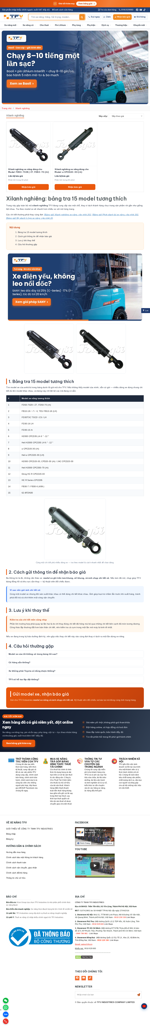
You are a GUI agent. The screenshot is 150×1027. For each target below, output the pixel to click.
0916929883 (126, 10)
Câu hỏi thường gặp (27, 244)
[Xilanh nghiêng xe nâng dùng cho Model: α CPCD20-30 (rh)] (75, 144)
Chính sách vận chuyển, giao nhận (21, 868)
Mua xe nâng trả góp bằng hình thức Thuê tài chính (60, 763)
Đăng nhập (11, 834)
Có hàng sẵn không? (19, 662)
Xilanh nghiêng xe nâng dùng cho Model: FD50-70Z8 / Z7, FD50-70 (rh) (28, 170)
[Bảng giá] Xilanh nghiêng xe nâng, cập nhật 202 (67, 214)
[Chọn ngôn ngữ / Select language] (144, 1006)
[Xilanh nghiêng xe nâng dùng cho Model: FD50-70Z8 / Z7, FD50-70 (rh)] (28, 144)
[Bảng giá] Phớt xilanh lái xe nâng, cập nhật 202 (115, 214)
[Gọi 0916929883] (5, 1021)
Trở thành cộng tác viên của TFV (27, 760)
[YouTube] (141, 10)
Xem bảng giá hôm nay (18, 743)
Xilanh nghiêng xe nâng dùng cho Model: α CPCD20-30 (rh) (72, 170)
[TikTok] (144, 10)
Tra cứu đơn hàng (108, 10)
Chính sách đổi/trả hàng (16, 873)
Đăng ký (9, 839)
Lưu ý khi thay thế (26, 240)
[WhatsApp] (5, 1007)
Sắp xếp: (103, 116)
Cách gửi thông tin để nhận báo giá (35, 236)
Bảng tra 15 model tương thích (32, 232)
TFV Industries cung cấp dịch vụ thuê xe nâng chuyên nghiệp (41, 913)
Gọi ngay (95, 17)
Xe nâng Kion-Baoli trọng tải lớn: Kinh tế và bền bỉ (52, 909)
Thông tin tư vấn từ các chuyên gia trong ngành (94, 763)
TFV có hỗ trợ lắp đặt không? (24, 679)
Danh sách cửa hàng (63, 10)
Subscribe (139, 994)
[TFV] (14, 17)
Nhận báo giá (123, 17)
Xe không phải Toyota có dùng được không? (32, 671)
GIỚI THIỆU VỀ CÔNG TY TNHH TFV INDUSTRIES (29, 829)
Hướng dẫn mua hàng (15, 852)
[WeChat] (5, 1000)
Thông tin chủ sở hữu (15, 878)
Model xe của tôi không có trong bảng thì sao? (33, 654)
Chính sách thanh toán (16, 862)
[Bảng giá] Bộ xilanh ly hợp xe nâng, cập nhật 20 (29, 218)
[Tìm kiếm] (82, 17)
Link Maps (130, 917)
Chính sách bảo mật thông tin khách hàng (24, 857)
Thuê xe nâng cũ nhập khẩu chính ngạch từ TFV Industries (39, 917)
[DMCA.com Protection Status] (84, 957)
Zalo (108, 17)
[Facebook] (137, 10)
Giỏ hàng (141, 17)
